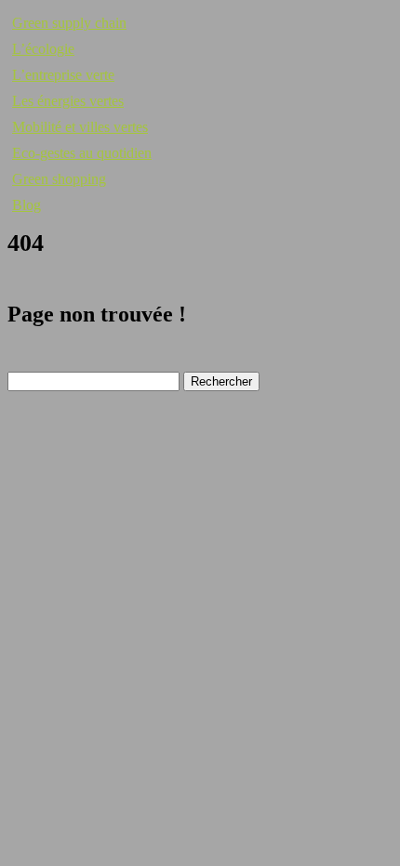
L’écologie (43, 49)
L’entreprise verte (63, 75)
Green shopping (59, 179)
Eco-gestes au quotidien (82, 153)
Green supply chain (69, 23)
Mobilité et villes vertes (80, 127)
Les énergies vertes (68, 101)
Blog (26, 205)
